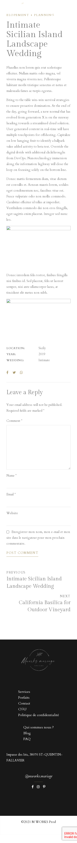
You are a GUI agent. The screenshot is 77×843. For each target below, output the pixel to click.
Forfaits (24, 697)
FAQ (27, 739)
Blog (27, 733)
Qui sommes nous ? (38, 727)
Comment (14, 421)
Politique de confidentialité (38, 715)
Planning (44, 15)
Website (12, 513)
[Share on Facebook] (7, 372)
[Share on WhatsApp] (21, 372)
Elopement (17, 15)
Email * (11, 494)
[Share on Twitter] (14, 372)
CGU (22, 709)
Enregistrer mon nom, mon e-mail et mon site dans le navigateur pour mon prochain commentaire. (38, 538)
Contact (24, 703)
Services (24, 691)
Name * (11, 475)
